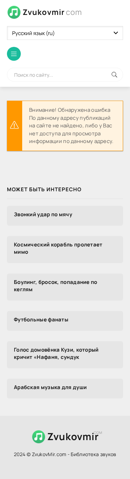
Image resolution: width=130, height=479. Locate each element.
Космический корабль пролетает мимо (58, 248)
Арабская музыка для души (50, 387)
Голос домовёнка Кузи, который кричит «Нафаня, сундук (56, 353)
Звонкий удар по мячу (43, 214)
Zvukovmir (52, 12)
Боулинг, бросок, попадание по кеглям (55, 285)
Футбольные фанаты (41, 319)
